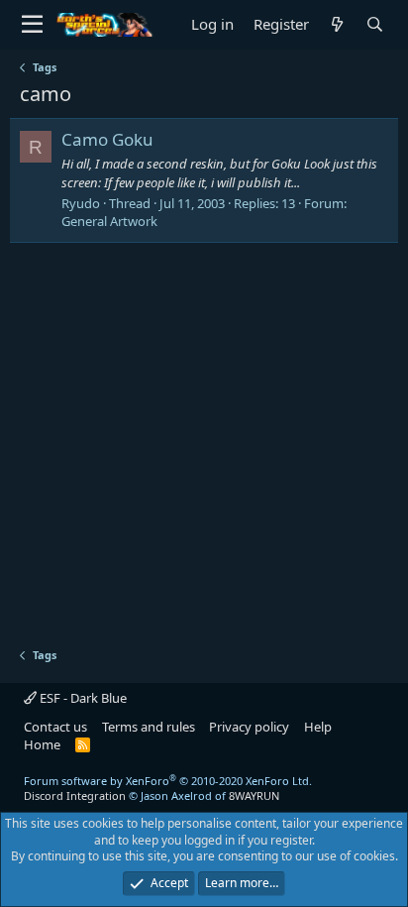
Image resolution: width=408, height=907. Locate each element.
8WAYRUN (254, 795)
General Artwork (109, 221)
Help (318, 727)
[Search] (375, 24)
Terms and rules (148, 727)
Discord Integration (75, 795)
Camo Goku (107, 139)
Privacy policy (249, 727)
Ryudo (80, 203)
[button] (32, 25)
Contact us (55, 727)
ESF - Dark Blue (82, 698)
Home (42, 744)
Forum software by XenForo (168, 780)
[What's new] (338, 24)
